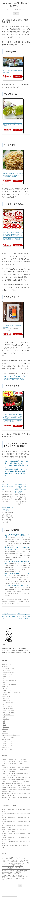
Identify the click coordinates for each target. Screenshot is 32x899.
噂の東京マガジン (6, 872)
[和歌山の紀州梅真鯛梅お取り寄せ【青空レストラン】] (8, 515)
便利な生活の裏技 (6, 739)
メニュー (16, 13)
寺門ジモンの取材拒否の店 (9, 684)
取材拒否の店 (24, 870)
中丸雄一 (5, 870)
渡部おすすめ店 (7, 699)
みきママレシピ (7, 695)
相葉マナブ (13, 878)
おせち (4, 731)
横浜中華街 (6, 719)
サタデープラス (13, 863)
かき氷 (3, 860)
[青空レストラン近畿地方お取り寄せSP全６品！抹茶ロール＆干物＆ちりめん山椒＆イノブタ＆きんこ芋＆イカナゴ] (21, 495)
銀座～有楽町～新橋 (8, 703)
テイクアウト (15, 864)
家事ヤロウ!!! (6, 682)
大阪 (4, 721)
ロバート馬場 (27, 869)
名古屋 (4, 725)
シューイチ (6, 678)
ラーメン (15, 869)
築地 (4, 705)
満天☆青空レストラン (20, 599)
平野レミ (18, 874)
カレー (22, 861)
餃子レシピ (4, 879)
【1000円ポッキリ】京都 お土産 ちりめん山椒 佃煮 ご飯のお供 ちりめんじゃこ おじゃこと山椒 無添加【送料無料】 (13, 175)
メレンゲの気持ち (7, 869)
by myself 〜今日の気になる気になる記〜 (16, 4)
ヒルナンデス (19, 866)
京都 (4, 723)
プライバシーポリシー (7, 749)
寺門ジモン (5, 874)
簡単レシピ (5, 686)
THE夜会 (6, 858)
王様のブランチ (22, 877)
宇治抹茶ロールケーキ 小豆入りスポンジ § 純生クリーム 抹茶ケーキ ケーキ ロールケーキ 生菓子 (13, 124)
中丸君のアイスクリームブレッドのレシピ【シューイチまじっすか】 (23, 616)
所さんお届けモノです (9, 875)
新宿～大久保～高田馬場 (9, 713)
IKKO (3, 858)
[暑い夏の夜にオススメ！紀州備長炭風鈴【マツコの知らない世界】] (8, 493)
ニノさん (21, 864)
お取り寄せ (5, 601)
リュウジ (21, 869)
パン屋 (12, 866)
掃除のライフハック (8, 743)
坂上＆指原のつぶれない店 (9, 680)
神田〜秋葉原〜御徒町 (8, 715)
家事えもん (13, 872)
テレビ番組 (11, 599)
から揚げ (8, 860)
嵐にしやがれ (6, 670)
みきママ (17, 861)
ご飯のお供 (13, 860)
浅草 (4, 717)
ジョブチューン (7, 864)
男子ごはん (6, 688)
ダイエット (5, 733)
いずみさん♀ (19, 603)
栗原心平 (20, 875)
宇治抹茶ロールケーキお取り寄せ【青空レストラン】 (9, 616)
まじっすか (12, 861)
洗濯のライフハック (8, 745)
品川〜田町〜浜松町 (8, 709)
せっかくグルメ (23, 860)
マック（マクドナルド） (8, 737)
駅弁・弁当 (6, 727)
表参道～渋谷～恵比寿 (8, 711)
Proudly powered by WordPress (9, 896)
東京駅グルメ (6, 701)
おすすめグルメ (6, 697)
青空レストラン (21, 601)
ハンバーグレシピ (6, 866)
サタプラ (19, 863)
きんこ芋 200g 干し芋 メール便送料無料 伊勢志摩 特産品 (12, 326)
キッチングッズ (6, 863)
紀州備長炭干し (12, 601)
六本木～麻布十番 (7, 707)
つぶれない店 (5, 861)
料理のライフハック (8, 741)
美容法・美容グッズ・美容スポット (11, 735)
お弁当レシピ (24, 858)
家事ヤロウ (20, 872)
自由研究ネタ (5, 747)
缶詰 (17, 878)
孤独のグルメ (6, 676)
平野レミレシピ (7, 690)
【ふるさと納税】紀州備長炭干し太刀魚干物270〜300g (12, 71)
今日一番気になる (6, 664)
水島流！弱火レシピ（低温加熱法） (12, 692)
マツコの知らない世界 (8, 668)
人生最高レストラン (8, 674)
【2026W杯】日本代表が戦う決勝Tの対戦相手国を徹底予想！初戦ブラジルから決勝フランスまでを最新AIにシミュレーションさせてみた (16, 769)
